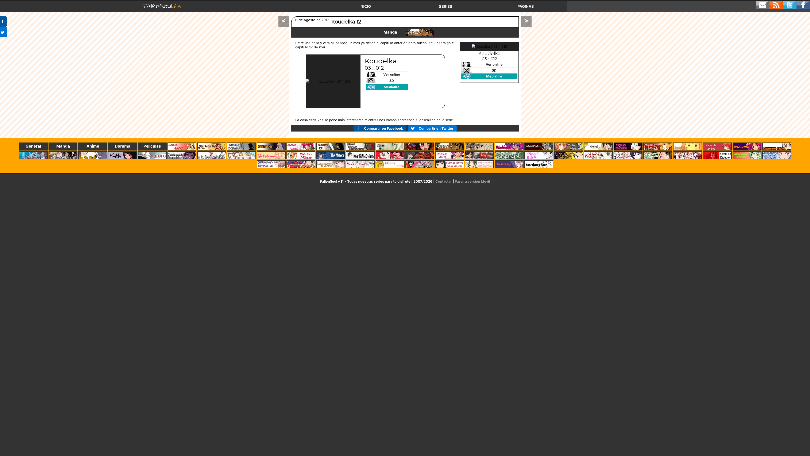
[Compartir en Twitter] (3, 32)
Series (445, 6)
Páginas (525, 6)
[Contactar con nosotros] (763, 5)
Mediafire (392, 87)
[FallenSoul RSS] (776, 5)
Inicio (365, 6)
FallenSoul (162, 6)
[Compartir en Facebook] (3, 21)
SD (391, 81)
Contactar (443, 181)
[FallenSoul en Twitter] (789, 5)
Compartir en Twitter (436, 128)
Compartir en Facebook (383, 128)
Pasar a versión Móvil (472, 181)
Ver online (391, 74)
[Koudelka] (419, 32)
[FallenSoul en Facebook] (803, 5)
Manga (390, 32)
